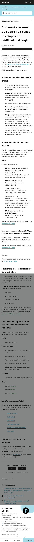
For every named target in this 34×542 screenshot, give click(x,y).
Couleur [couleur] (12, 413)
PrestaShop (5, 7)
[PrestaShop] (6, 2)
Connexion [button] (28, 2)
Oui (12, 468)
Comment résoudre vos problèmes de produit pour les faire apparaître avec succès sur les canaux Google (18, 491)
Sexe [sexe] (10, 431)
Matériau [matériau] (13, 424)
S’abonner (17, 49)
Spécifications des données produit (17, 64)
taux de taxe (16, 454)
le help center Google (8, 224)
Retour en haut (6, 479)
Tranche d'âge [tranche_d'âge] (16, 427)
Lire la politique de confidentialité (10, 534)
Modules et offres (14, 7)
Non (22, 468)
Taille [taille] (11, 417)
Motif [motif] (11, 420)
